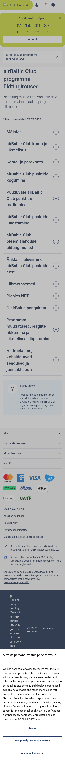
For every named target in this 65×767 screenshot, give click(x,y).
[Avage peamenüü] (60, 4)
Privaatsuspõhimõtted (15, 529)
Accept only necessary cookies (32, 740)
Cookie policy (10, 523)
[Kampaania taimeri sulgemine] (60, 18)
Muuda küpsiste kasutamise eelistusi (23, 536)
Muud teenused (12, 453)
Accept (32, 728)
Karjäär (7, 463)
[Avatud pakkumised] (44, 4)
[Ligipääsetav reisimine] (36, 4)
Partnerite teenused (15, 443)
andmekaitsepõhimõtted (46, 560)
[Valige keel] (53, 4)
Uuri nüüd (32, 39)
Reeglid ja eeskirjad (13, 509)
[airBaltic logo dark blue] (16, 5)
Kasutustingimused (13, 516)
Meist (6, 433)
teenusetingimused (20, 564)
